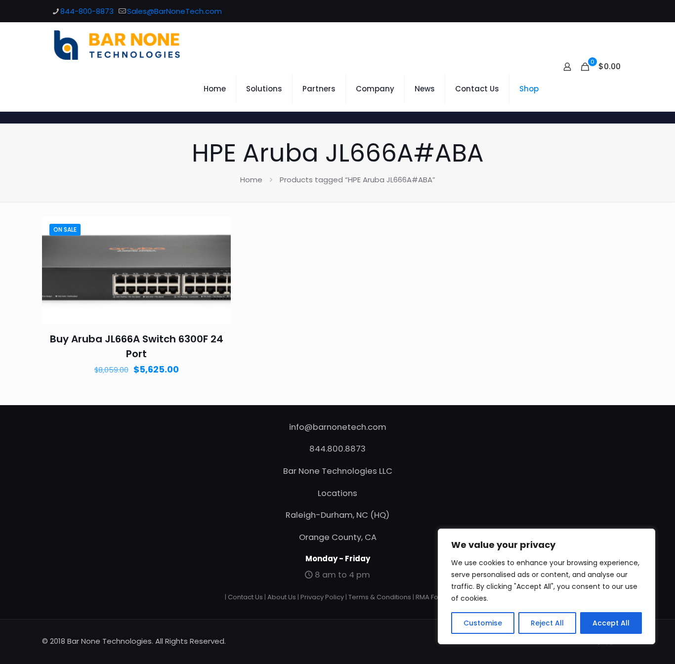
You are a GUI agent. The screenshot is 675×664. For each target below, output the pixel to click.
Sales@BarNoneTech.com (174, 11)
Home (251, 179)
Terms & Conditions (379, 597)
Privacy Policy (322, 597)
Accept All (611, 623)
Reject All (547, 623)
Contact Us (245, 597)
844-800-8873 (87, 11)
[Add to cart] (217, 230)
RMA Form (431, 597)
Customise (483, 623)
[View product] (217, 251)
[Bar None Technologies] (122, 44)
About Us (281, 597)
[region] (546, 586)
